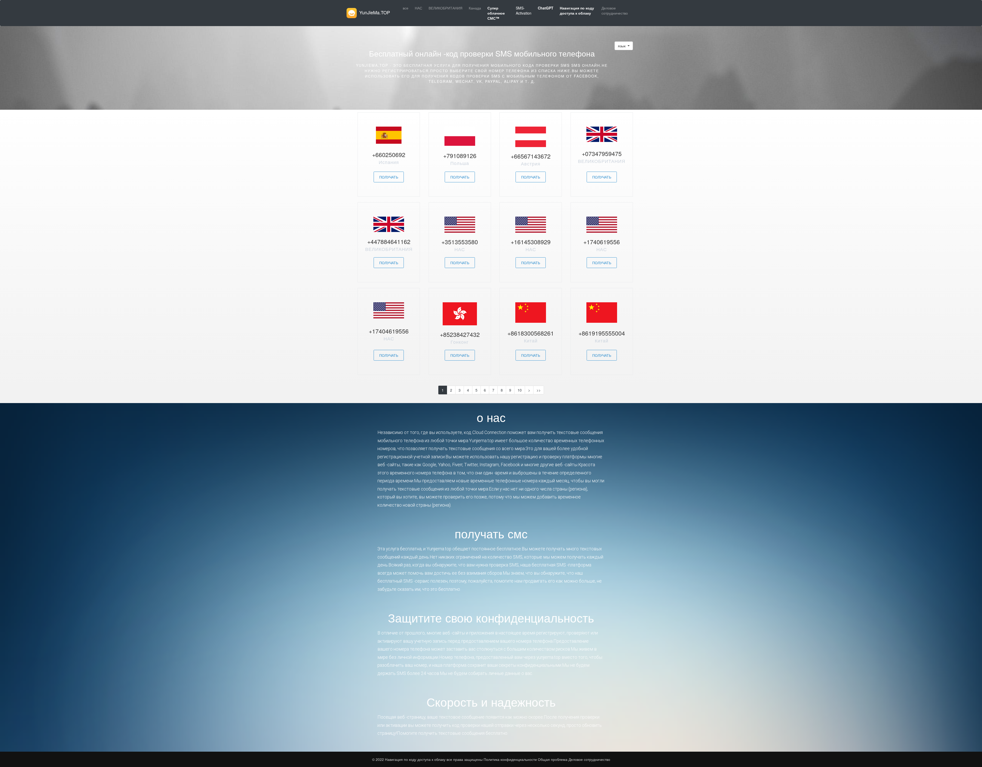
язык (622, 45)
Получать (388, 177)
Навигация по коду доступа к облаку (416, 759)
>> (539, 390)
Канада (475, 7)
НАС (418, 7)
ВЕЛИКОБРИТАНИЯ (445, 7)
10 (520, 390)
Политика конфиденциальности (510, 759)
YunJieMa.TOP (374, 12)
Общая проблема (552, 759)
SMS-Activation (523, 10)
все (405, 7)
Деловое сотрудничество (614, 10)
